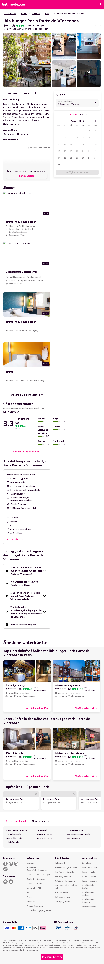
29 (89, 158)
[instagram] (11, 864)
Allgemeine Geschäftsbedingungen (37, 868)
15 (89, 144)
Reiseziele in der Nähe (16, 821)
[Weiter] (95, 121)
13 (77, 144)
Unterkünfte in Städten (88, 886)
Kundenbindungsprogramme (39, 910)
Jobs (29, 892)
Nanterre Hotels (73, 838)
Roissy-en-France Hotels (16, 830)
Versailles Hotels (13, 834)
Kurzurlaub (86, 863)
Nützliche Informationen (65, 881)
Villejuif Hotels (12, 842)
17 (59, 151)
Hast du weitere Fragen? (23, 624)
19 (71, 151)
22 (89, 151)
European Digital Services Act (66, 886)
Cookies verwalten (35, 883)
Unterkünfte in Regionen (88, 900)
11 (65, 144)
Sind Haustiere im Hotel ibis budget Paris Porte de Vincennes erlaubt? (25, 596)
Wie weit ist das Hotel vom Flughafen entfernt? (24, 583)
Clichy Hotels (42, 830)
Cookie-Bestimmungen (36, 879)
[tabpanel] (52, 837)
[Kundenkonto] (101, 4)
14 (83, 144)
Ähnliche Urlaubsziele (42, 821)
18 (65, 151)
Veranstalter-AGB (34, 888)
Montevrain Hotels (44, 834)
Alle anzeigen (10, 139)
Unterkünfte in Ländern (88, 893)
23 (95, 151)
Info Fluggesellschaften (65, 872)
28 (83, 158)
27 (77, 158)
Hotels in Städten (89, 872)
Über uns (30, 863)
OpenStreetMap (44, 148)
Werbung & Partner (63, 876)
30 (95, 158)
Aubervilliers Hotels (45, 838)
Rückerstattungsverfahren (66, 867)
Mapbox (32, 148)
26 (71, 158)
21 (83, 151)
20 (77, 151)
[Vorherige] (59, 121)
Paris (47, 14)
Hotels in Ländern (89, 876)
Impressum (31, 901)
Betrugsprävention (63, 897)
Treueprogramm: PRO (64, 901)
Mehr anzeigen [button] (13, 539)
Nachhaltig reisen (89, 907)
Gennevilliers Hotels (15, 838)
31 (59, 165)
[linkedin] (16, 864)
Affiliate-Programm (35, 906)
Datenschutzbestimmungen (38, 874)
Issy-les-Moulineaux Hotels (78, 834)
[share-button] (98, 27)
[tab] (16, 821)
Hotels (24, 14)
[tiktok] (5, 869)
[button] (27, 60)
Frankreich (36, 14)
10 (59, 144)
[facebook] (5, 864)
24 (59, 158)
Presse (30, 897)
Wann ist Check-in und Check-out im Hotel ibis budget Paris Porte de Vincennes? (26, 570)
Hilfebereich (60, 863)
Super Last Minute (89, 867)
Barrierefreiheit (61, 892)
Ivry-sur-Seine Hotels (75, 830)
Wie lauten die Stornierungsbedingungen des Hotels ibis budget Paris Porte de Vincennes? (26, 612)
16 (95, 144)
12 (71, 144)
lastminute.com (10, 14)
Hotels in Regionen (90, 881)
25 (65, 158)
